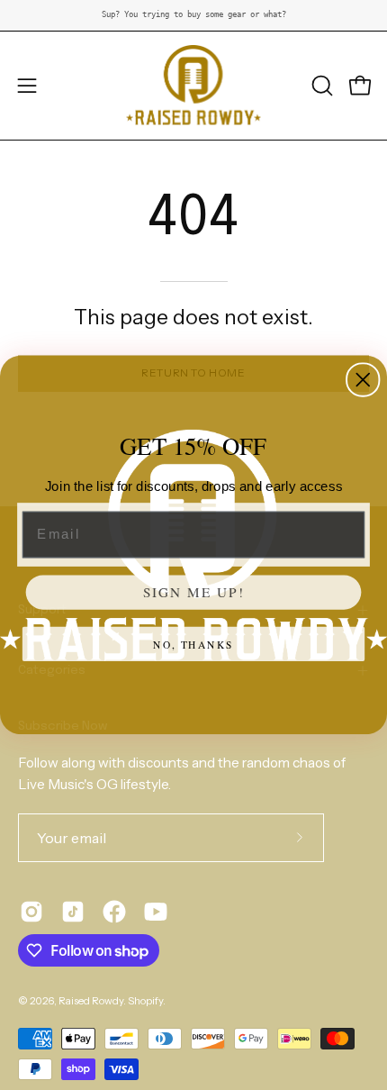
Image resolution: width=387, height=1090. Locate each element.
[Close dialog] (362, 379)
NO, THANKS (193, 643)
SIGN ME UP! (194, 592)
